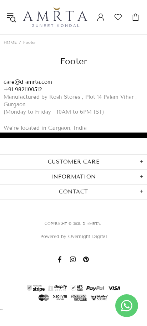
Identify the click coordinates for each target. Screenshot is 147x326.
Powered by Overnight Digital (73, 236)
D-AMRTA (55, 17)
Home (10, 42)
